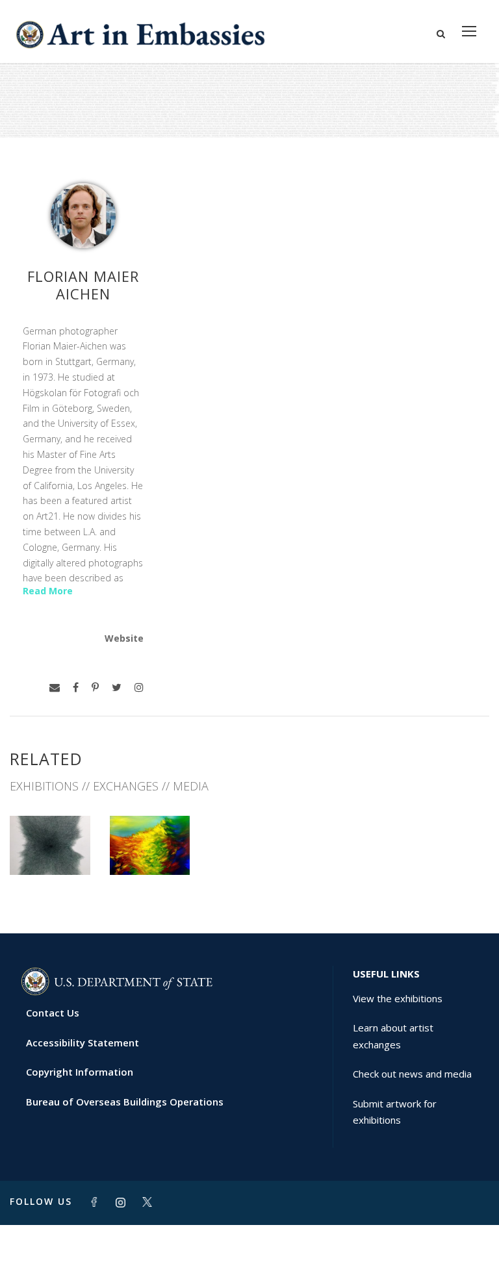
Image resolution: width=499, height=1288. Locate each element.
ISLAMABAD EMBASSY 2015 (50, 841)
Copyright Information (79, 1071)
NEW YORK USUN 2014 (149, 841)
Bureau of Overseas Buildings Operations (125, 1101)
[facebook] (76, 687)
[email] (54, 687)
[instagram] (139, 687)
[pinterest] (95, 687)
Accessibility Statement (82, 1042)
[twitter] (117, 687)
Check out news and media (412, 1073)
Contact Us (52, 1012)
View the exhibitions (397, 998)
